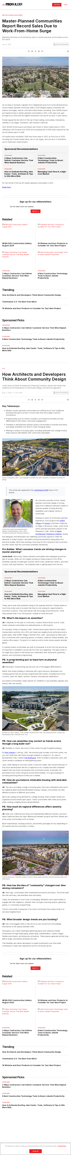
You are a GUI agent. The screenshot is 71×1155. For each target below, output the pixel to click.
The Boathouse (30, 758)
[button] (3, 4)
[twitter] (35, 51)
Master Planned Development (12, 15)
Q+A (3, 368)
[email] (42, 51)
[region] (35, 1149)
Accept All (35, 1151)
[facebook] (29, 51)
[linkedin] (32, 51)
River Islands (10, 752)
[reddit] (39, 51)
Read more (6, 187)
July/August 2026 (41, 490)
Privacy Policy (62, 1146)
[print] (68, 51)
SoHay (47, 523)
